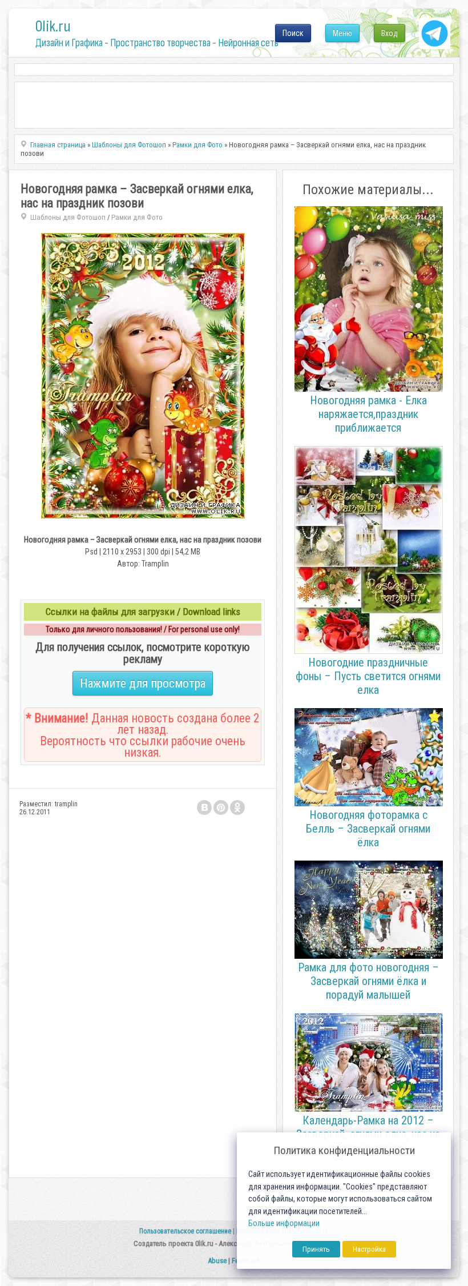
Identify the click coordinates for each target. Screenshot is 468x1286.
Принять (316, 1249)
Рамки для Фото (137, 217)
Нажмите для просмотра (142, 683)
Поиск (293, 33)
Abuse (217, 1260)
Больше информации (284, 1223)
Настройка (369, 1249)
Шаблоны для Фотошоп (68, 217)
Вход (389, 33)
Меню (342, 33)
